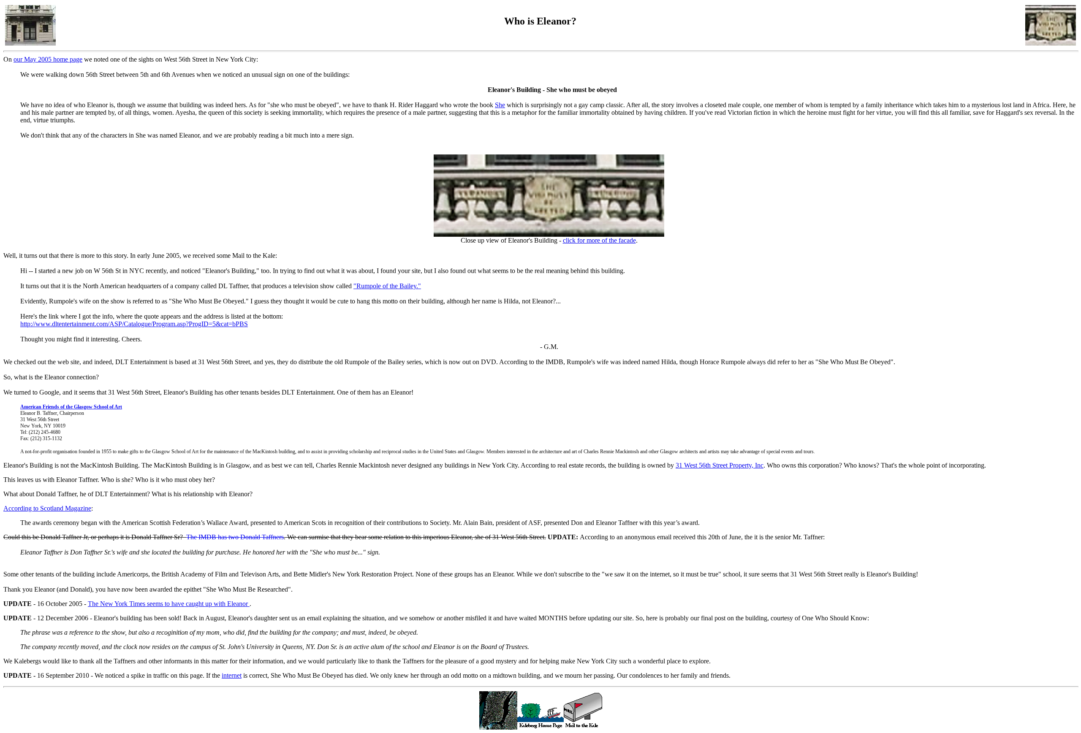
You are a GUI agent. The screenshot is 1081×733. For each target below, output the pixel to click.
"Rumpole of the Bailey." (387, 285)
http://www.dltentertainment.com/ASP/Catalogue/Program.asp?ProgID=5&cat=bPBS (134, 323)
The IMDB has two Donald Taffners (235, 537)
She (500, 104)
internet (232, 675)
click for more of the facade (599, 240)
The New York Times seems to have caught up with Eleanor (169, 603)
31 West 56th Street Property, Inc (719, 465)
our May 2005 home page (48, 59)
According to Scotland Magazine (47, 508)
